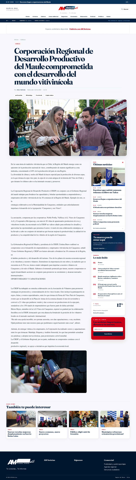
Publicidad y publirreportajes (115, 464)
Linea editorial (53, 16)
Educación (83, 16)
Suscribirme (108, 334)
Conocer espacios (99, 248)
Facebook (39, 95)
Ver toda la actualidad (108, 228)
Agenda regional (110, 467)
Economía (74, 16)
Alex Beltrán (21, 90)
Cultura (43, 16)
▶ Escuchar (19, 95)
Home (28, 16)
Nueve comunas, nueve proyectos (49, 433)
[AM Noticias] (68, 8)
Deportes (64, 16)
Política (101, 16)
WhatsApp (29, 95)
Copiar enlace (49, 95)
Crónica (35, 16)
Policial (92, 16)
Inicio (16, 39)
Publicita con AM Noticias (80, 29)
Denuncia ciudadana (111, 470)
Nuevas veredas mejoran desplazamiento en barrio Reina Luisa (19, 434)
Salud (108, 16)
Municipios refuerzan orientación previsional (112, 433)
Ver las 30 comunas (99, 313)
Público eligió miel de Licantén (80, 433)
